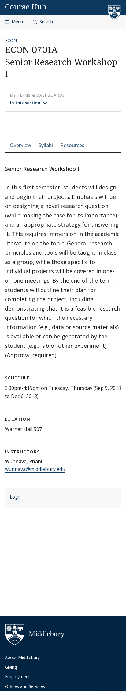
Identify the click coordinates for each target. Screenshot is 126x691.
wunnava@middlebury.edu (35, 469)
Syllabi (46, 145)
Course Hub (25, 7)
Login (15, 497)
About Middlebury (22, 657)
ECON (11, 40)
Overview (20, 145)
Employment (17, 676)
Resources (72, 145)
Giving (11, 667)
